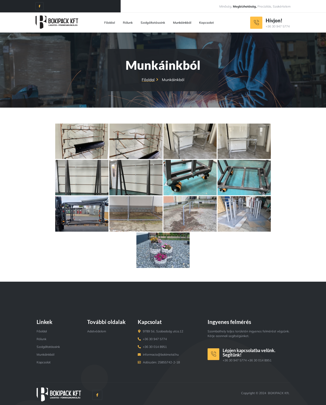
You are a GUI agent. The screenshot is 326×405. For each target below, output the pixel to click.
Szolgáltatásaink (153, 23)
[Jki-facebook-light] (39, 6)
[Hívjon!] (256, 23)
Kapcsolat (206, 23)
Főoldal (109, 23)
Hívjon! (274, 20)
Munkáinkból (182, 23)
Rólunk (128, 23)
